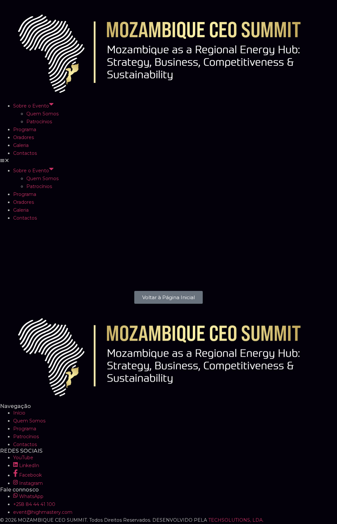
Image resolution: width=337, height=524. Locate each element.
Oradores (23, 137)
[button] (168, 161)
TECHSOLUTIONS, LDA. (236, 520)
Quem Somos (42, 114)
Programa (24, 129)
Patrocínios (39, 122)
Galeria (21, 145)
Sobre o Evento (31, 106)
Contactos (25, 153)
